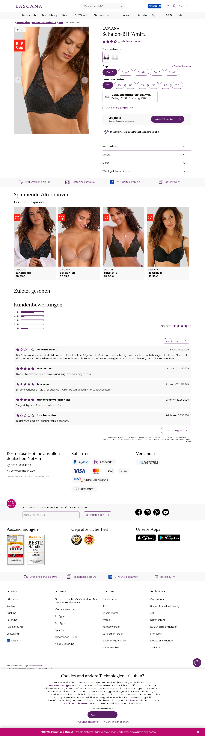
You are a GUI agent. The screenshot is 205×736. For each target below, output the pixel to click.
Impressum (156, 633)
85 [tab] (142, 85)
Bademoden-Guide (66, 637)
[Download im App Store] (146, 537)
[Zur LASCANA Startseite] (29, 6)
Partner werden (111, 627)
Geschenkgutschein (114, 640)
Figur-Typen (62, 630)
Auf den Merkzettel (117, 108)
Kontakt (11, 606)
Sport (156, 15)
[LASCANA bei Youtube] (165, 512)
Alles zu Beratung (64, 644)
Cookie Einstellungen (162, 640)
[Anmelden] (174, 6)
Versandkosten (128, 121)
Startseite (23, 22)
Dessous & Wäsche (75, 15)
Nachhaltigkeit (110, 647)
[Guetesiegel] (89, 539)
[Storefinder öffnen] (167, 6)
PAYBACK (16, 640)
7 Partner (76, 682)
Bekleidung (49, 15)
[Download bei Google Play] (169, 537)
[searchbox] (99, 6)
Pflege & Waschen (65, 609)
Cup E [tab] (157, 72)
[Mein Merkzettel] (181, 6)
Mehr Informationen (117, 721)
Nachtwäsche (103, 15)
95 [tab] (165, 85)
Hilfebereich (13, 599)
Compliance (157, 599)
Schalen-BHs (73, 22)
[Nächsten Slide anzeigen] (84, 80)
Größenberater (182, 66)
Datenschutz (157, 620)
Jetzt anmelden (95, 515)
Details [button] (106, 154)
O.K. (93, 714)
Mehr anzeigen (173, 430)
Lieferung (12, 620)
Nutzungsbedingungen (163, 627)
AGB (152, 613)
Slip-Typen (61, 623)
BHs (61, 22)
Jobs (105, 606)
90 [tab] (153, 85)
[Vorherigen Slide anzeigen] (18, 80)
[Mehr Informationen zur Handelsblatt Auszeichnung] (36, 550)
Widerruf (155, 647)
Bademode (29, 15)
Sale (180, 15)
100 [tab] (177, 85)
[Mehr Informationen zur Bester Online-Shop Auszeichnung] (16, 550)
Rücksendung (15, 627)
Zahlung (11, 613)
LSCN (168, 15)
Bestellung (13, 633)
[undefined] (187, 243)
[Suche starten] (121, 6)
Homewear (125, 15)
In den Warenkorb (165, 119)
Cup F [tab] (172, 72)
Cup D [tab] (141, 72)
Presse (106, 620)
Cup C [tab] (125, 72)
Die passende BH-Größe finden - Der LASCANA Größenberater (76, 600)
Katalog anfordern (113, 633)
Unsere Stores (110, 613)
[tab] (106, 57)
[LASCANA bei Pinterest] (156, 512)
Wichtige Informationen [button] (116, 171)
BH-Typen (60, 616)
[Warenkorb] (187, 6)
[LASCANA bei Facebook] (138, 512)
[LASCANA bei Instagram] (147, 512)
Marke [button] (105, 163)
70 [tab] (107, 85)
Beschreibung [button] (110, 146)
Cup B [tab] (109, 72)
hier (132, 700)
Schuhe (142, 15)
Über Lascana (110, 599)
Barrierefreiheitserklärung (164, 606)
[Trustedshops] (76, 539)
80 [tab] (130, 85)
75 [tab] (119, 85)
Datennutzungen (60, 685)
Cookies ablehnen (75, 703)
